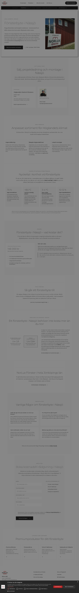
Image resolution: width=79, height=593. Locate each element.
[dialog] (39, 587)
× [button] (77, 581)
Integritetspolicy (10, 586)
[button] (29, 591)
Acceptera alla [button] (58, 586)
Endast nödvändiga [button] (69, 586)
